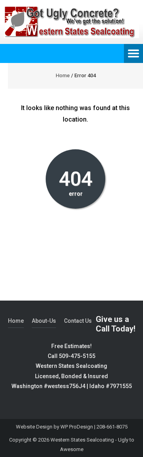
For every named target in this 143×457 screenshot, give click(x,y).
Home (63, 75)
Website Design (34, 427)
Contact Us (78, 321)
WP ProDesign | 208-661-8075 (94, 427)
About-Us (44, 321)
